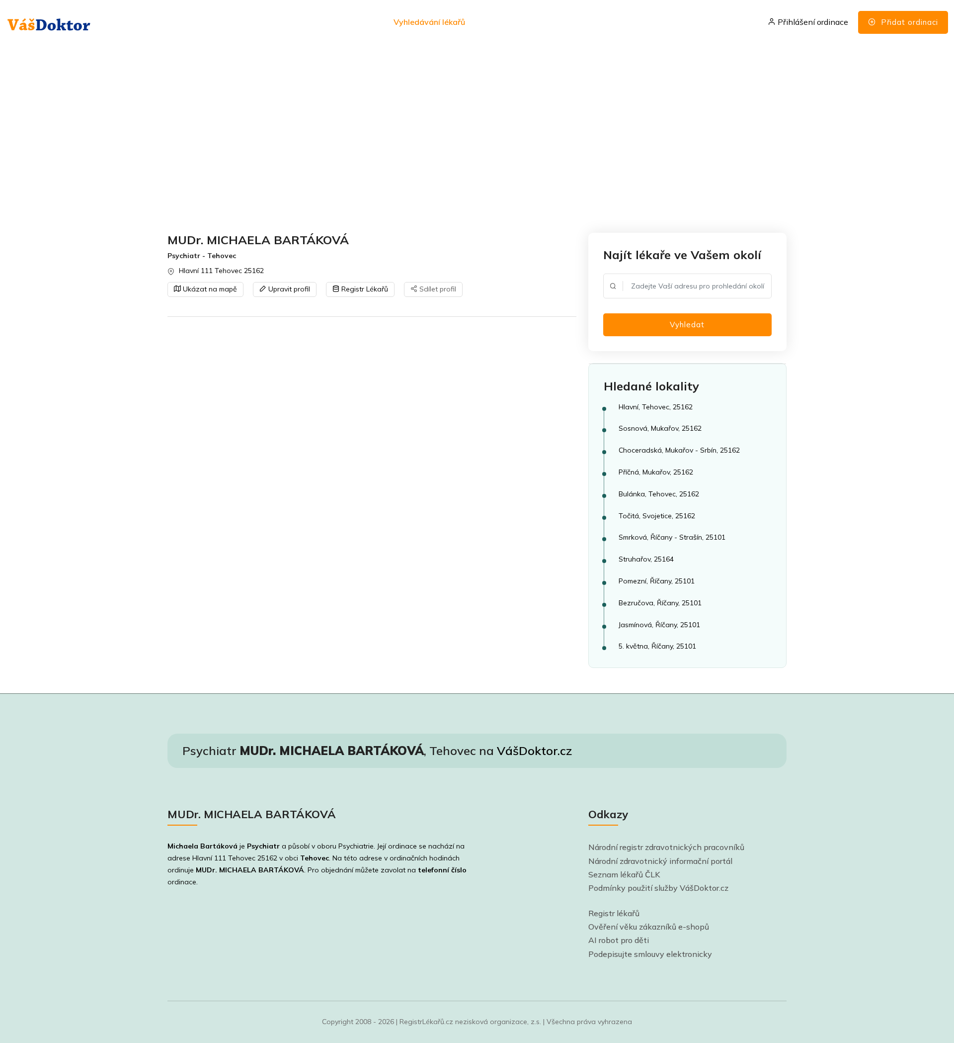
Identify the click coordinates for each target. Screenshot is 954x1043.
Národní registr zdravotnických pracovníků (666, 847)
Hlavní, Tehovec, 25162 (656, 406)
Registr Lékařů (363, 288)
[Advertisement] (465, 139)
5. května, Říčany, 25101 (657, 646)
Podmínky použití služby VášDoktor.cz (658, 888)
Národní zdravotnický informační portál (660, 861)
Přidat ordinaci (908, 22)
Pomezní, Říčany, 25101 (657, 580)
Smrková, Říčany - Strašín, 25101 (672, 537)
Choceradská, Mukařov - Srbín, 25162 (679, 450)
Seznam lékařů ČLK (624, 874)
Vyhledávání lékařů (429, 22)
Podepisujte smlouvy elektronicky (650, 954)
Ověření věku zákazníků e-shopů (648, 927)
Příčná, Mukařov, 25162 (656, 472)
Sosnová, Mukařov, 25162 (660, 428)
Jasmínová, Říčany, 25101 (659, 624)
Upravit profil (288, 288)
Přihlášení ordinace (812, 22)
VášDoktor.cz (534, 750)
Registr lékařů (613, 913)
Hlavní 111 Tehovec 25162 (221, 270)
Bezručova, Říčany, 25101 (660, 602)
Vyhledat (687, 324)
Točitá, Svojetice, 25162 (657, 515)
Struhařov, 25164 (646, 559)
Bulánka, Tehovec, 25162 (659, 493)
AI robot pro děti (618, 940)
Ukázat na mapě (209, 288)
